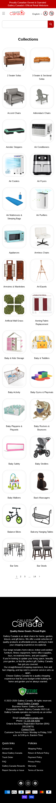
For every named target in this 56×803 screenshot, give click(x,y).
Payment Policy (35, 757)
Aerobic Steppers (14, 147)
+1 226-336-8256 (32, 721)
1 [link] (16, 576)
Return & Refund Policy (38, 753)
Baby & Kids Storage (14, 358)
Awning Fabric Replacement (42, 322)
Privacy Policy (34, 761)
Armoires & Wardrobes (14, 286)
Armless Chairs (41, 252)
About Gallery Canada (12, 753)
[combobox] (28, 24)
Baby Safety (14, 464)
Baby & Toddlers (42, 358)
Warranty (32, 766)
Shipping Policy (35, 748)
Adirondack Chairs (42, 113)
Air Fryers (42, 181)
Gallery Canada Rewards (13, 766)
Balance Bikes (14, 532)
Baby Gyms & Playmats (41, 392)
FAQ (4, 761)
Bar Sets (14, 566)
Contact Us (7, 748)
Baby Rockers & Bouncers (42, 428)
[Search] (51, 24)
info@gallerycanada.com (31, 718)
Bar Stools (42, 566)
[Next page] (39, 576)
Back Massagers (42, 497)
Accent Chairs (14, 113)
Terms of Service (35, 770)
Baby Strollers (41, 464)
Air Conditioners (41, 147)
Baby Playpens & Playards (14, 428)
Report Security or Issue (13, 770)
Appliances (14, 252)
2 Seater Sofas (14, 75)
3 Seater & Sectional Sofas (41, 77)
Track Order (7, 757)
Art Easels (42, 286)
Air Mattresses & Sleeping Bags (14, 217)
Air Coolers (14, 181)
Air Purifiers (41, 215)
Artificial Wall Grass (14, 320)
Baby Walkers (14, 497)
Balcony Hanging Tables (42, 532)
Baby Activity (14, 392)
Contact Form (28, 729)
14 (34, 576)
